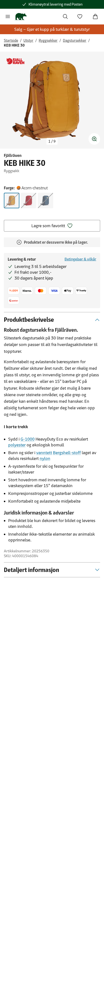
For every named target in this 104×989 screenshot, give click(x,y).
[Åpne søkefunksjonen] (65, 16)
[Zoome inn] (94, 139)
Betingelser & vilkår (80, 259)
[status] (52, 141)
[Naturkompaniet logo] (21, 16)
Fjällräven (13, 155)
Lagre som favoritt (48, 225)
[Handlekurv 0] (95, 16)
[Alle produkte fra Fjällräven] (15, 61)
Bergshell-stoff (67, 452)
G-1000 (28, 439)
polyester (17, 445)
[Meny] (8, 16)
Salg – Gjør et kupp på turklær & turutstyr (52, 29)
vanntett (44, 452)
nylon (45, 458)
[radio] (11, 200)
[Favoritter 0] (80, 16)
